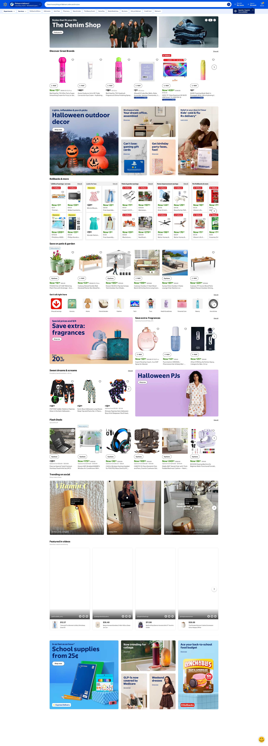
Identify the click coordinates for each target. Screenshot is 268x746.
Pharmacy (66, 11)
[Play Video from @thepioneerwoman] (198, 583)
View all (79, 184)
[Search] (228, 4)
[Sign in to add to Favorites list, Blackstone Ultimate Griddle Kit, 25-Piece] (133, 219)
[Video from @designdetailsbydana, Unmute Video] (126, 616)
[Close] (38, 11)
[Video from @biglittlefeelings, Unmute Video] (169, 616)
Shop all (215, 51)
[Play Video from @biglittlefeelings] (155, 583)
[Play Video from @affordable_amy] (70, 583)
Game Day (101, 11)
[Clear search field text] (223, 4)
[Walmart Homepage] (5, 4)
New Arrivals (77, 11)
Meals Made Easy (113, 11)
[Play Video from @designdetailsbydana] (113, 583)
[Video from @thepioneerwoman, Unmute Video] (212, 616)
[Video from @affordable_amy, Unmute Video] (83, 616)
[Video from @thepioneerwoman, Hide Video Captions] (215, 616)
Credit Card (147, 11)
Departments (8, 11)
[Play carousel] (210, 20)
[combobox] (138, 4)
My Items (124, 11)
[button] (239, 4)
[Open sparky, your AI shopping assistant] (261, 739)
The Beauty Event (89, 11)
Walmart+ (158, 11)
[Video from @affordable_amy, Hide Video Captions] (87, 616)
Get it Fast (57, 11)
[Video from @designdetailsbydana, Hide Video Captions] (129, 616)
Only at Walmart (136, 11)
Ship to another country (23, 12)
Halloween (47, 11)
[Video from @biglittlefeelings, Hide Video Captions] (172, 616)
